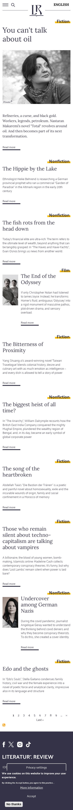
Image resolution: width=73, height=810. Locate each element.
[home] (36, 12)
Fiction (63, 21)
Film (65, 270)
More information (31, 787)
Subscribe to (4, 725)
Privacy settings (36, 767)
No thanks (13, 804)
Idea (6, 767)
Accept (31, 796)
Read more (11, 147)
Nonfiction (59, 161)
